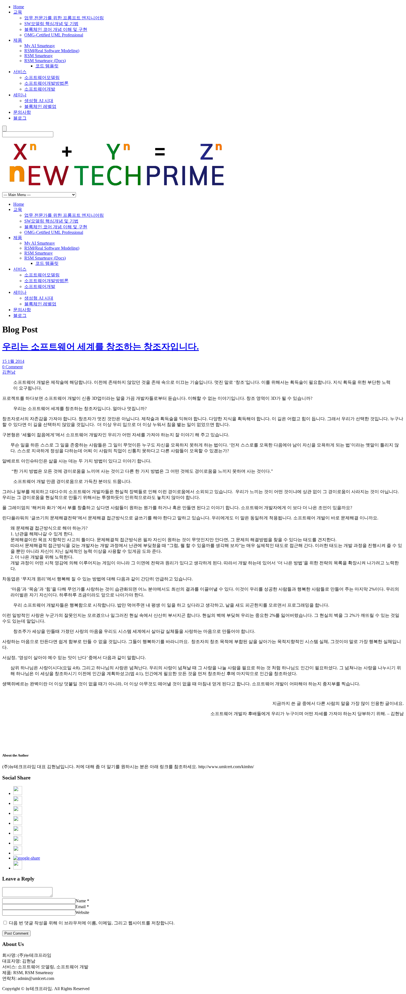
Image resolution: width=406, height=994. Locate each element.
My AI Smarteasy (39, 45)
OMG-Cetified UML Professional (53, 35)
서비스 (20, 71)
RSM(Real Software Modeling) (51, 50)
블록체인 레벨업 (40, 106)
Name (80, 900)
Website (82, 912)
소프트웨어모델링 (42, 77)
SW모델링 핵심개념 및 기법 (51, 23)
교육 (17, 12)
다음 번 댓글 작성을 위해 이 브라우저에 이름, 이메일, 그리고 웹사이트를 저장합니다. (92, 923)
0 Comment (12, 366)
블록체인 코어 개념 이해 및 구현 (55, 29)
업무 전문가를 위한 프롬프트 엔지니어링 (64, 17)
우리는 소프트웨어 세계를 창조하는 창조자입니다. (100, 346)
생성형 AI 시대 (38, 100)
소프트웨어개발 (39, 89)
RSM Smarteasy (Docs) (45, 60)
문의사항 (22, 112)
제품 (17, 40)
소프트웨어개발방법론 (46, 83)
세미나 (20, 94)
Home (18, 6)
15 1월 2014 (13, 361)
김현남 (8, 372)
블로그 (20, 118)
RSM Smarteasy (38, 55)
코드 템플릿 (47, 66)
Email (80, 906)
